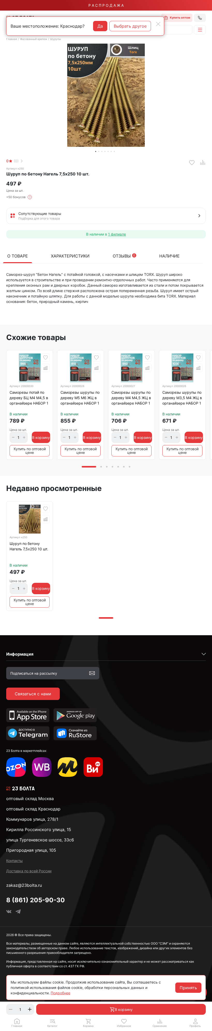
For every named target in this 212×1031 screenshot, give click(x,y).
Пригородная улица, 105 (31, 850)
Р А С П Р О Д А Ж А (106, 5)
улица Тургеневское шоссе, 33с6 (40, 839)
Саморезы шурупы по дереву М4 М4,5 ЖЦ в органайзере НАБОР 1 (131, 397)
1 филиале (117, 234)
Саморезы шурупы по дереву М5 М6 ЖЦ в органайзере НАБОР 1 (80, 397)
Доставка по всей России (28, 871)
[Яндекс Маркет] (67, 767)
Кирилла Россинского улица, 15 (38, 829)
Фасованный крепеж (33, 39)
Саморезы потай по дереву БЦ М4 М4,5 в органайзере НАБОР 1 (29, 397)
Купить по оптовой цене (30, 451)
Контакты (14, 860)
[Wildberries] (42, 767)
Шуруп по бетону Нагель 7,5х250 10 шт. (29, 546)
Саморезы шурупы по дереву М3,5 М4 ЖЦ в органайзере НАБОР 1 (182, 397)
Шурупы (55, 39)
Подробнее (60, 993)
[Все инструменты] (93, 767)
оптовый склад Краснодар (33, 808)
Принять (188, 987)
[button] (52, 1022)
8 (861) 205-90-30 (35, 900)
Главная (11, 39)
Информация (19, 654)
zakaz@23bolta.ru (24, 885)
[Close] (158, 24)
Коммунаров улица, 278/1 (32, 819)
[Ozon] (16, 767)
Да (100, 26)
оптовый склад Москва (30, 798)
